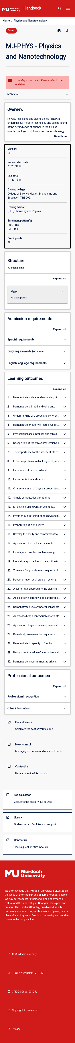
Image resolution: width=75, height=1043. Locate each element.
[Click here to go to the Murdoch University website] (11, 10)
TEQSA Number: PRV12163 (28, 972)
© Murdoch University (24, 954)
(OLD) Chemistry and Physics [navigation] (24, 211)
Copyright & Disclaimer (25, 1010)
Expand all (59, 278)
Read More (61, 136)
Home (6, 20)
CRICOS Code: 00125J (24, 991)
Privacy (16, 1029)
